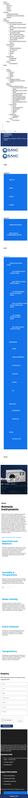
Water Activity (10, 599)
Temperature (9, 651)
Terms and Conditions (9, 775)
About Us (9, 5)
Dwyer (11, 46)
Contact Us (6, 136)
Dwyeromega (10, 45)
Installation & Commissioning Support (14, 234)
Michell (12, 53)
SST (11, 55)
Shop (5, 19)
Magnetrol (13, 60)
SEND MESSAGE (7, 726)
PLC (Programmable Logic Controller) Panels (19, 94)
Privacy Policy (7, 784)
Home (5, 2)
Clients (9, 9)
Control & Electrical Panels (14, 22)
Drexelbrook (13, 58)
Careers (9, 10)
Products (6, 21)
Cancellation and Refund (10, 781)
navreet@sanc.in (7, 133)
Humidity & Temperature (9, 573)
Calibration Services (12, 14)
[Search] (15, 131)
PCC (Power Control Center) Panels (17, 272)
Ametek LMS (10, 56)
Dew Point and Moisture (10, 542)
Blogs (5, 65)
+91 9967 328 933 (8, 134)
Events (8, 7)
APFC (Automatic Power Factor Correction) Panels (19, 96)
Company (6, 4)
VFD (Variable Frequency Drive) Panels (19, 99)
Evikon (8, 62)
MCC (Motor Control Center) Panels (18, 282)
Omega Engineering (15, 48)
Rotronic (12, 51)
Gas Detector (13, 63)
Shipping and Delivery (9, 778)
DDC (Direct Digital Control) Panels (17, 327)
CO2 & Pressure (10, 626)
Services (6, 12)
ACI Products (13, 50)
